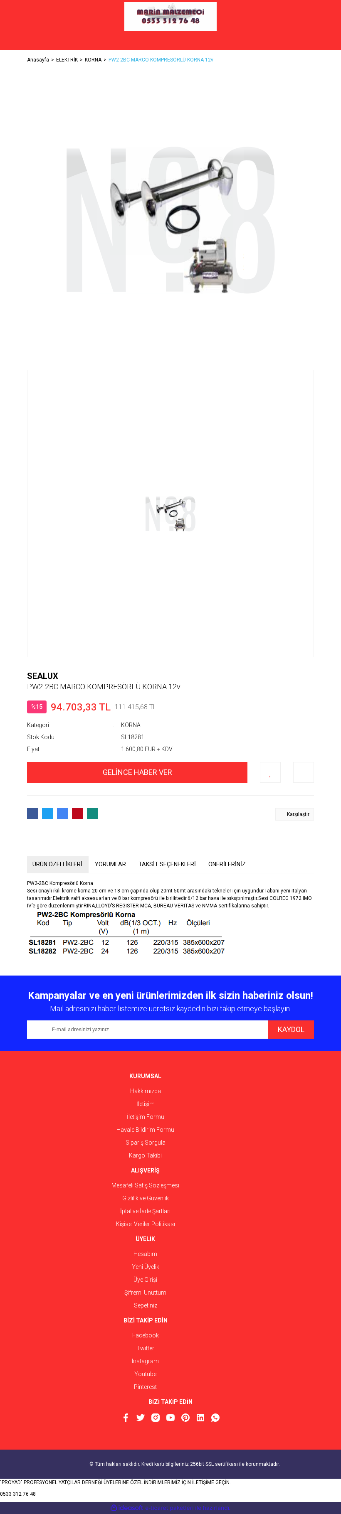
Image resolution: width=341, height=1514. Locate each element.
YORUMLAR (110, 864)
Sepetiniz (145, 1305)
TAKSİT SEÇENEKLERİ (167, 864)
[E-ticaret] (169, 1508)
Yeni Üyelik (145, 1266)
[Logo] (170, 16)
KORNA (131, 725)
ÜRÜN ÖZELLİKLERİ (57, 864)
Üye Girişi (145, 1279)
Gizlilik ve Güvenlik (145, 1198)
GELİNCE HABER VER (137, 772)
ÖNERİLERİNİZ (227, 864)
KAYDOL (291, 1029)
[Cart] (301, 41)
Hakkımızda (145, 1091)
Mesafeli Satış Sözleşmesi (145, 1185)
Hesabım (145, 1254)
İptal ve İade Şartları (145, 1211)
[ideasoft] (126, 1508)
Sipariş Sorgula (146, 1142)
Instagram (145, 1361)
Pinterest (145, 1387)
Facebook (145, 1335)
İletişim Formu (145, 1116)
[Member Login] (170, 41)
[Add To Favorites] (270, 772)
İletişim (145, 1104)
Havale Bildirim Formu (145, 1129)
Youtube (145, 1374)
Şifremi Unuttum (145, 1292)
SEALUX (42, 676)
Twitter (145, 1348)
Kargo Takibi (145, 1155)
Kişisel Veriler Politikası (145, 1224)
